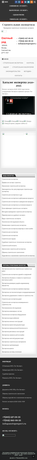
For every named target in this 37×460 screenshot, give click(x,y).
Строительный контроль (9, 245)
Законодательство (13, 71)
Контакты (18, 75)
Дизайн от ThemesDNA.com (18, 458)
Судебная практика (18, 15)
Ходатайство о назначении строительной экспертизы (18, 255)
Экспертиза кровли (8, 348)
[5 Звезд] (5, 123)
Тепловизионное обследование (11, 308)
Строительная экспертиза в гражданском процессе (17, 201)
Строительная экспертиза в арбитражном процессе (18, 198)
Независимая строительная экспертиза (14, 225)
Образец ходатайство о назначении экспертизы (17, 397)
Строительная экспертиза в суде (12, 195)
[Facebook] (16, 2)
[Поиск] (34, 2)
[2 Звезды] (13, 121)
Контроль (30, 63)
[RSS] (31, 2)
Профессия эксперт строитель (11, 182)
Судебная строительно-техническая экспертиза (17, 242)
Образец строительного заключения (13, 252)
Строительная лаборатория (23, 67)
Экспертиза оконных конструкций (12, 321)
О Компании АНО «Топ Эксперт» (18, 6)
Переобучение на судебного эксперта (13, 215)
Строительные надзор (9, 239)
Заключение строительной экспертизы (14, 249)
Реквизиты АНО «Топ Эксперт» (18, 19)
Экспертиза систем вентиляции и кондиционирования (18, 292)
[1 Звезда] (5, 121)
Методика (27, 71)
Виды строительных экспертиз (11, 218)
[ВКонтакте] (25, 2)
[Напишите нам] (28, 2)
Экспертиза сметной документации (13, 338)
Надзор (6, 67)
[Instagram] (19, 2)
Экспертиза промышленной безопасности (15, 328)
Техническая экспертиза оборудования (14, 314)
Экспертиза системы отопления (11, 352)
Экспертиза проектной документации (13, 325)
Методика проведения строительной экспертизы (17, 212)
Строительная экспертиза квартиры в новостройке (17, 228)
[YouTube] (22, 2)
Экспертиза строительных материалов (14, 342)
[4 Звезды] (27, 121)
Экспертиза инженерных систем (12, 311)
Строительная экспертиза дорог (12, 299)
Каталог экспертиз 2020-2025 (18, 83)
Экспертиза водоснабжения (10, 318)
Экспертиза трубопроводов (10, 345)
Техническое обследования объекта (13, 222)
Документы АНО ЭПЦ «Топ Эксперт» (13, 389)
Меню (6, 2)
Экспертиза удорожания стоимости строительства (17, 295)
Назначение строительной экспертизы (13, 186)
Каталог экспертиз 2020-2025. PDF (13, 401)
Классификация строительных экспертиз (14, 208)
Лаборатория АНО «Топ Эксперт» (18, 10)
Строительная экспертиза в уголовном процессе (17, 205)
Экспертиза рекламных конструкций (13, 331)
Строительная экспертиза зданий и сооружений (16, 274)
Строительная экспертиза (18, 24)
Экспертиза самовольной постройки (13, 335)
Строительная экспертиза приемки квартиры (15, 289)
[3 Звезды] (20, 121)
